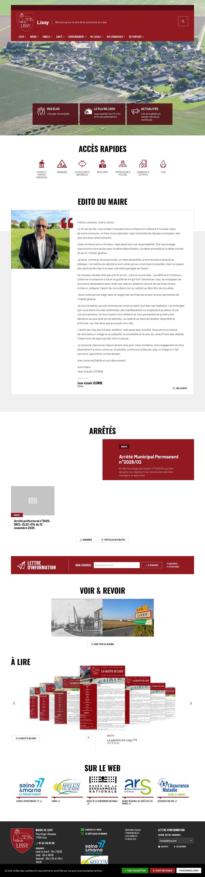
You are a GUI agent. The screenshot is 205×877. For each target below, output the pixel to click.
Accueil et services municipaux (41, 175)
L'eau (163, 172)
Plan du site (130, 838)
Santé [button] (59, 37)
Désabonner (174, 566)
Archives (173, 563)
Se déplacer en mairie (96, 833)
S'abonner (87, 539)
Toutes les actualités (114, 539)
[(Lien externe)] (95, 864)
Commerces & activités (143, 173)
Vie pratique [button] (135, 37)
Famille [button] (46, 37)
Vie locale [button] (95, 37)
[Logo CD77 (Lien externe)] (95, 847)
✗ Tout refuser (162, 870)
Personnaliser (188, 870)
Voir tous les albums (104, 644)
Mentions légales (133, 829)
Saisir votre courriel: (169, 835)
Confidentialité (132, 832)
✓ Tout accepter (135, 870)
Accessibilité (131, 835)
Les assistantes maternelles (82, 173)
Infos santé (102, 172)
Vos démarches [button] (115, 37)
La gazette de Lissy (27, 738)
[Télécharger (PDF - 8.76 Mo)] (88, 737)
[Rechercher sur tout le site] (183, 21)
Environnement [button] (76, 37)
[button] (14, 703)
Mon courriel (83, 565)
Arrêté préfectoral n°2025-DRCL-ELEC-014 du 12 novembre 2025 (32, 524)
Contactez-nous (93, 829)
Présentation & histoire (123, 173)
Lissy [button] (21, 37)
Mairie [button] (33, 37)
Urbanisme (62, 172)
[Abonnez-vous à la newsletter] (191, 841)
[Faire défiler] (102, 128)
